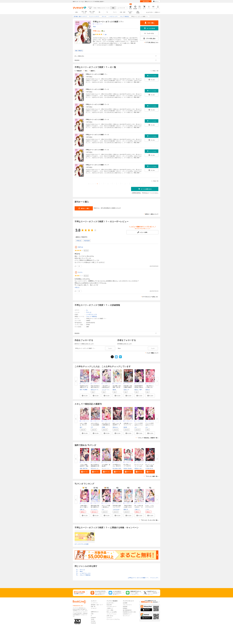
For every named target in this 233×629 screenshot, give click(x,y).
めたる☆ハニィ (143, 468)
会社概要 (125, 603)
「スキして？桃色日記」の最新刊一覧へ (147, 438)
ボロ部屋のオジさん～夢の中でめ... (117, 466)
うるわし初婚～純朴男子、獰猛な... (84, 466)
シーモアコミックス (91, 314)
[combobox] (102, 7)
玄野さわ (147, 389)
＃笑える (78, 240)
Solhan (125, 468)
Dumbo (130, 468)
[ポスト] (112, 356)
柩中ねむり (142, 389)
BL (99, 12)
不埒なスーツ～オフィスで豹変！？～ (96, 74)
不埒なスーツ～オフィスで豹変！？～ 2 (97, 89)
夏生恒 (114, 389)
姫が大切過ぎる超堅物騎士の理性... (95, 466)
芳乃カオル (93, 468)
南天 (81, 389)
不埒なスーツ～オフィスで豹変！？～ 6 (97, 150)
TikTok (92, 619)
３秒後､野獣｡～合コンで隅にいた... (84, 507)
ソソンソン (109, 468)
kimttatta (121, 468)
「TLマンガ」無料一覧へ (151, 476)
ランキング (93, 608)
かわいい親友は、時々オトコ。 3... (83, 424)
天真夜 (103, 427)
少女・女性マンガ (92, 12)
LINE (92, 613)
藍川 (81, 427)
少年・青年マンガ (84, 12)
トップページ (94, 603)
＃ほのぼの (87, 240)
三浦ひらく (137, 509)
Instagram (93, 617)
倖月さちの (93, 389)
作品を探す (109, 604)
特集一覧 (93, 606)
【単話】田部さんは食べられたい (128, 507)
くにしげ (104, 389)
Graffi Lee (80, 247)
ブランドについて (127, 604)
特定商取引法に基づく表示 (129, 612)
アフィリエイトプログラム (113, 619)
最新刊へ (93, 71)
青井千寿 (85, 468)
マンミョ (104, 468)
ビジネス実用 (130, 12)
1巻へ (86, 71)
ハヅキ (147, 509)
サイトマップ (126, 615)
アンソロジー (94, 509)
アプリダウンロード (111, 606)
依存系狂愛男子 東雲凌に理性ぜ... (139, 386)
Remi (94, 26)
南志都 (125, 427)
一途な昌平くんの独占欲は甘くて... (106, 387)
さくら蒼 (99, 468)
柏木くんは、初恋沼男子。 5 (117, 424)
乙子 (92, 427)
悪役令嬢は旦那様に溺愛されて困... (95, 507)
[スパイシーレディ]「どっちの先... (139, 466)
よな (136, 427)
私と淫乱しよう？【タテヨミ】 (127, 466)
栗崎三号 (126, 509)
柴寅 (81, 468)
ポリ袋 (147, 468)
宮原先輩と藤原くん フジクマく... (117, 507)
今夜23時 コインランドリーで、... (128, 424)
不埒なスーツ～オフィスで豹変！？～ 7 (97, 165)
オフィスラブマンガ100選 (81, 544)
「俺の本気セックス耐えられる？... (149, 387)
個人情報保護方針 (127, 610)
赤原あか (137, 468)
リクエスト (109, 617)
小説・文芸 (122, 12)
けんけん (80, 272)
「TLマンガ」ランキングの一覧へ (149, 520)
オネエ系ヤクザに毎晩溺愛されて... (106, 424)
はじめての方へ (149, 12)
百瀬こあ (82, 509)
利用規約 (125, 608)
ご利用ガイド (157, 12)
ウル (103, 509)
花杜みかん (115, 427)
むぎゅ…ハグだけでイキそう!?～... (149, 507)
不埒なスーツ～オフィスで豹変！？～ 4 (97, 119)
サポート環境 (110, 610)
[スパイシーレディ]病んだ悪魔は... (149, 466)
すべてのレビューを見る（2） (150, 296)
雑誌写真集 (137, 12)
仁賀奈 (98, 389)
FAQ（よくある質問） (112, 612)
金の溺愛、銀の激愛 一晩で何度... (117, 387)
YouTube (93, 621)
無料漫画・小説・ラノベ (97, 604)
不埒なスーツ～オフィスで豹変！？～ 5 (97, 134)
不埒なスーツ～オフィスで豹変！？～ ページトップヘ (143, 578)
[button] (84, 395)
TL (107, 12)
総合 (77, 12)
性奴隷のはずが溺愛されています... (84, 387)
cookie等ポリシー (127, 614)
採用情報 (125, 606)
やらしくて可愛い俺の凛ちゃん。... (106, 507)
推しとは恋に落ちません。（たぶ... (139, 507)
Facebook (93, 623)
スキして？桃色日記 (91, 316)
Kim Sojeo (115, 468)
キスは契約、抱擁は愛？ (106, 465)
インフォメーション (111, 614)
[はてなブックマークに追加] (120, 358)
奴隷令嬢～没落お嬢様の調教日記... (128, 387)
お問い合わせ (110, 615)
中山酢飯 (85, 389)
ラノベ (114, 12)
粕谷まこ (137, 389)
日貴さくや (126, 389)
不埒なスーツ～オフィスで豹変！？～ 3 (97, 104)
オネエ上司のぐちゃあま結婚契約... (95, 424)
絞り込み (90, 8)
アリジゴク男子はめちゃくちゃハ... (139, 424)
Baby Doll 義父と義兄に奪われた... (95, 386)
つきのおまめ (116, 509)
